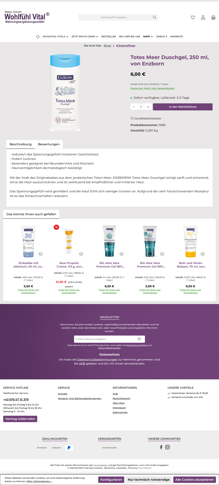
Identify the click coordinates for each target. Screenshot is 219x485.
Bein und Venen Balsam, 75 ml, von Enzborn (190, 264)
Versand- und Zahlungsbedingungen (79, 398)
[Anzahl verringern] (134, 106)
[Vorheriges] (9, 260)
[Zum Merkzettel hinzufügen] (40, 254)
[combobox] (114, 17)
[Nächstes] (210, 260)
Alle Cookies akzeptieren (194, 479)
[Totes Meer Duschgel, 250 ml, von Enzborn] (65, 92)
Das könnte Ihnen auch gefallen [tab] (31, 214)
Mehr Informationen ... (39, 481)
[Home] (38, 36)
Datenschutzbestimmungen (97, 359)
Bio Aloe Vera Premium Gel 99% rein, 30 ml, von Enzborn (150, 264)
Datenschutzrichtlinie (137, 345)
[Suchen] (154, 17)
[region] (65, 92)
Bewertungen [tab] (49, 144)
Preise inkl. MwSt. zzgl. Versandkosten (153, 88)
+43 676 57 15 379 (16, 399)
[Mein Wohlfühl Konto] (203, 17)
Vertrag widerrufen (20, 419)
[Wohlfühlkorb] (212, 17)
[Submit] (139, 339)
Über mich (119, 403)
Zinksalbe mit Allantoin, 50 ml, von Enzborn (28, 264)
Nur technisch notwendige (149, 479)
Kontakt (62, 393)
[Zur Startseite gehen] (26, 17)
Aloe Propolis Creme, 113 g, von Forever (69, 264)
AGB (82, 363)
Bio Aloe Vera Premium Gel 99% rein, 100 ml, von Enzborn (109, 264)
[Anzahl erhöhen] (148, 106)
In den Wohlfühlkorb (182, 106)
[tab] (20, 144)
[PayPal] (69, 448)
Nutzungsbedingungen (109, 348)
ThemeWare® (145, 468)
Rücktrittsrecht (121, 398)
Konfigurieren (111, 479)
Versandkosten (100, 465)
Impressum (119, 407)
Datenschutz (120, 412)
